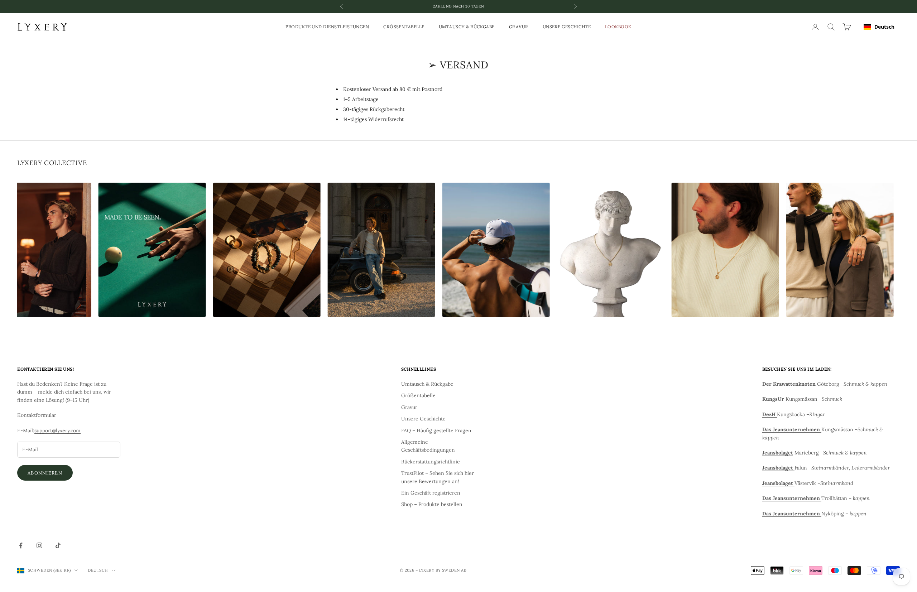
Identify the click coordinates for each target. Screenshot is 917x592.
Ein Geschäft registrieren (430, 493)
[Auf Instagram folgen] (39, 545)
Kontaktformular (36, 415)
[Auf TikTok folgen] (58, 545)
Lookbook (618, 26)
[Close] (904, 372)
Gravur (518, 26)
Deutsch (884, 26)
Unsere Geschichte (567, 26)
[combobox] (879, 27)
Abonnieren (45, 473)
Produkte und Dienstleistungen (327, 26)
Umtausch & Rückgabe (467, 26)
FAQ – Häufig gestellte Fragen (436, 430)
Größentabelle (403, 26)
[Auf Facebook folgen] (20, 545)
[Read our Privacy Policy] (895, 528)
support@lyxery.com (57, 430)
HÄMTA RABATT (823, 551)
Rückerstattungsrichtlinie (430, 461)
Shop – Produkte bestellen (431, 504)
